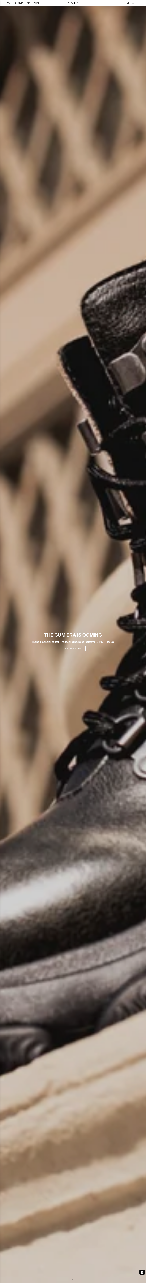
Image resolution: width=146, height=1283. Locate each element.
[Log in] (133, 2)
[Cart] (138, 2)
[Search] (127, 2)
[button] (67, 1279)
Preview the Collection (87, 648)
